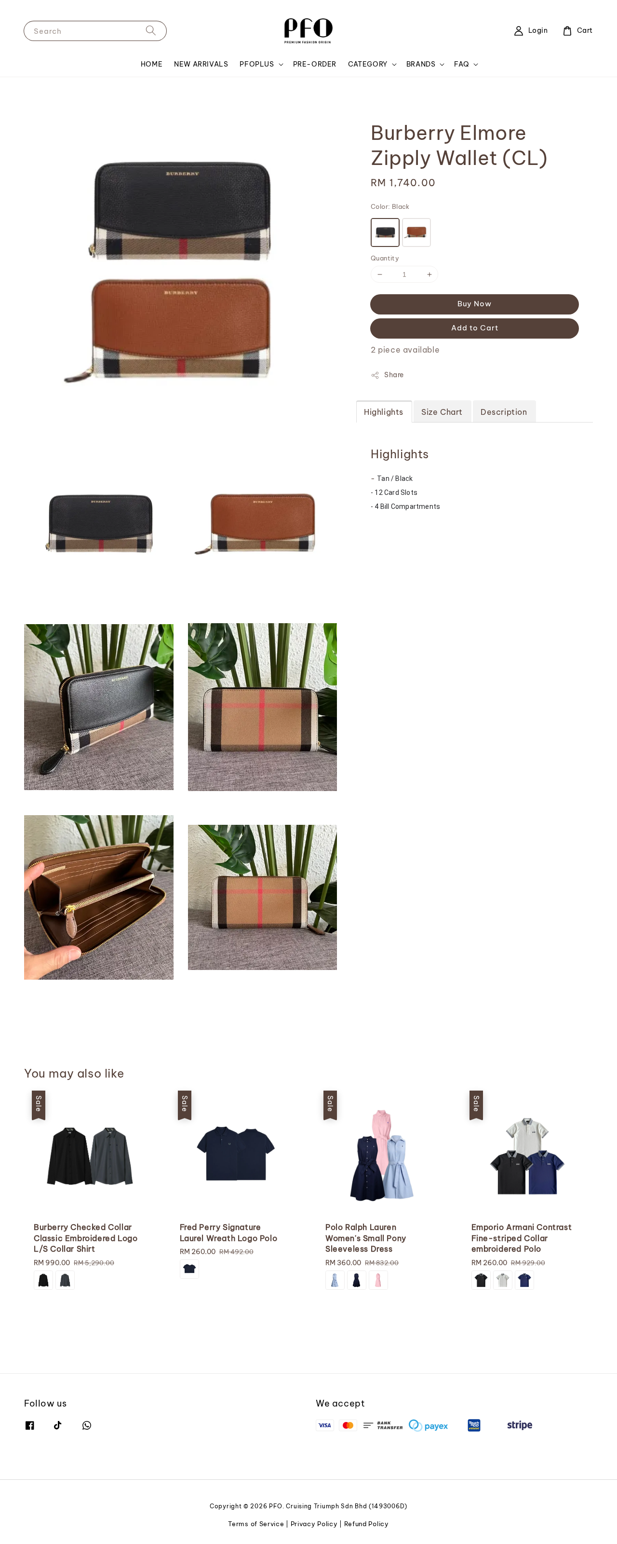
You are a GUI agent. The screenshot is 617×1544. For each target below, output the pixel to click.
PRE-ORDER (314, 64)
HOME (151, 64)
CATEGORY (368, 64)
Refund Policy (366, 1524)
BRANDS (421, 64)
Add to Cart (474, 327)
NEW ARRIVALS (201, 64)
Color (390, 206)
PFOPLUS (257, 64)
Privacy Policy (314, 1524)
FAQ (461, 64)
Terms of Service (256, 1524)
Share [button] (394, 374)
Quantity (385, 258)
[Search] (150, 30)
